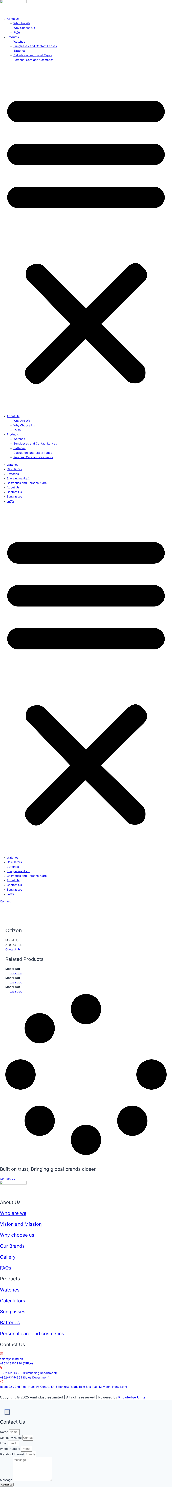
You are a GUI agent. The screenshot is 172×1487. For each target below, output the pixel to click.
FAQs (5, 1268)
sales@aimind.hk (11, 1359)
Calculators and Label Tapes (32, 55)
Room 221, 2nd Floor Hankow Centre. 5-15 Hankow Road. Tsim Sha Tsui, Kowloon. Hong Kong (63, 1386)
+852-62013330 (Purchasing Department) (28, 1373)
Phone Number (10, 1448)
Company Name (11, 1437)
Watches (19, 41)
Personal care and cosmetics (32, 1333)
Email (4, 1443)
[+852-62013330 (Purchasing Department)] (1, 1368)
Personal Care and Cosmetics (33, 60)
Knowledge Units (131, 1397)
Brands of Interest (12, 1454)
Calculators (14, 469)
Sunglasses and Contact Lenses (35, 46)
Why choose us (17, 1235)
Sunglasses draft (18, 478)
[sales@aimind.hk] (1, 1354)
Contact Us (14, 492)
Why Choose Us (24, 28)
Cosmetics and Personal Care (27, 483)
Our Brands (12, 1246)
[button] (86, 238)
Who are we (13, 1213)
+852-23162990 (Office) (16, 1363)
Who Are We (21, 23)
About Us (13, 18)
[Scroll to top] (2, 1410)
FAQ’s (17, 32)
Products (13, 37)
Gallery (8, 1257)
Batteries (19, 50)
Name (4, 1432)
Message (6, 1480)
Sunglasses (14, 496)
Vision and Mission (21, 1224)
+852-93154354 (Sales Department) (24, 1377)
